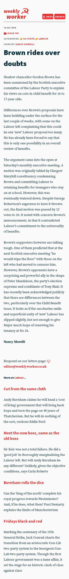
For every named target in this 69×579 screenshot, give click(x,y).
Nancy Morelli (24, 44)
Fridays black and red (23, 521)
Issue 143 (13, 33)
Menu (49, 16)
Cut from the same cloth (25, 388)
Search (60, 16)
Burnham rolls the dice (24, 482)
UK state (29, 38)
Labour (43, 38)
